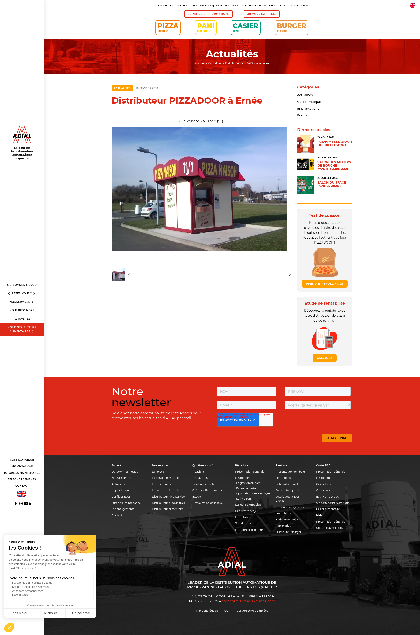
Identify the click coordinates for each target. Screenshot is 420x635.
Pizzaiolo (198, 471)
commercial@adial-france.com (248, 601)
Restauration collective (207, 503)
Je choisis (50, 613)
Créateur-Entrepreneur (207, 490)
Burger (291, 27)
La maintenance (162, 484)
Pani (205, 27)
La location (159, 471)
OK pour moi (81, 613)
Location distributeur (249, 529)
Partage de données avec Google (32, 582)
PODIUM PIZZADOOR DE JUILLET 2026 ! (334, 143)
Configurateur (22, 459)
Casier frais (323, 484)
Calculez (324, 357)
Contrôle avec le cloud (330, 527)
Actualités (22, 318)
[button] (9, 627)
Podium (303, 115)
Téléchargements (22, 479)
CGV (227, 610)
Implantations (21, 466)
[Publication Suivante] (287, 274)
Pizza (168, 27)
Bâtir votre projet (246, 511)
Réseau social (20, 595)
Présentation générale (249, 471)
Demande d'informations (208, 14)
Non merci (19, 613)
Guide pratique (309, 102)
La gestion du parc (248, 483)
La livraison (243, 498)
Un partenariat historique (332, 503)
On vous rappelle (261, 14)
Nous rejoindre (21, 310)
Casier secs (323, 490)
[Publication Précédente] (122, 274)
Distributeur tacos (287, 496)
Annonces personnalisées (27, 591)
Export (196, 496)
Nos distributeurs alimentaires (21, 329)
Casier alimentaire (328, 509)
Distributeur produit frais (168, 503)
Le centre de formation (167, 490)
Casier (245, 27)
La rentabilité (243, 517)
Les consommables (248, 504)
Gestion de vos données (252, 610)
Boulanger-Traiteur (205, 484)
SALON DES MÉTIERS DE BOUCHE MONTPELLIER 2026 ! (334, 165)
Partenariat (283, 525)
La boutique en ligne (165, 477)
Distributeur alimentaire (168, 509)
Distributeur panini (288, 490)
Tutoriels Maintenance (22, 472)
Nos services (20, 302)
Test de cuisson (245, 523)
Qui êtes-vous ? (20, 293)
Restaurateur (201, 477)
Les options (242, 477)
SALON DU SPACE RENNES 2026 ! (331, 184)
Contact (22, 485)
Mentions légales (207, 610)
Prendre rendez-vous (324, 283)
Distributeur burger (288, 532)
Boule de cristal (246, 488)
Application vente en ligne (253, 493)
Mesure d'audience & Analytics (30, 586)
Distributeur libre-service (168, 496)
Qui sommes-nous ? (22, 284)
